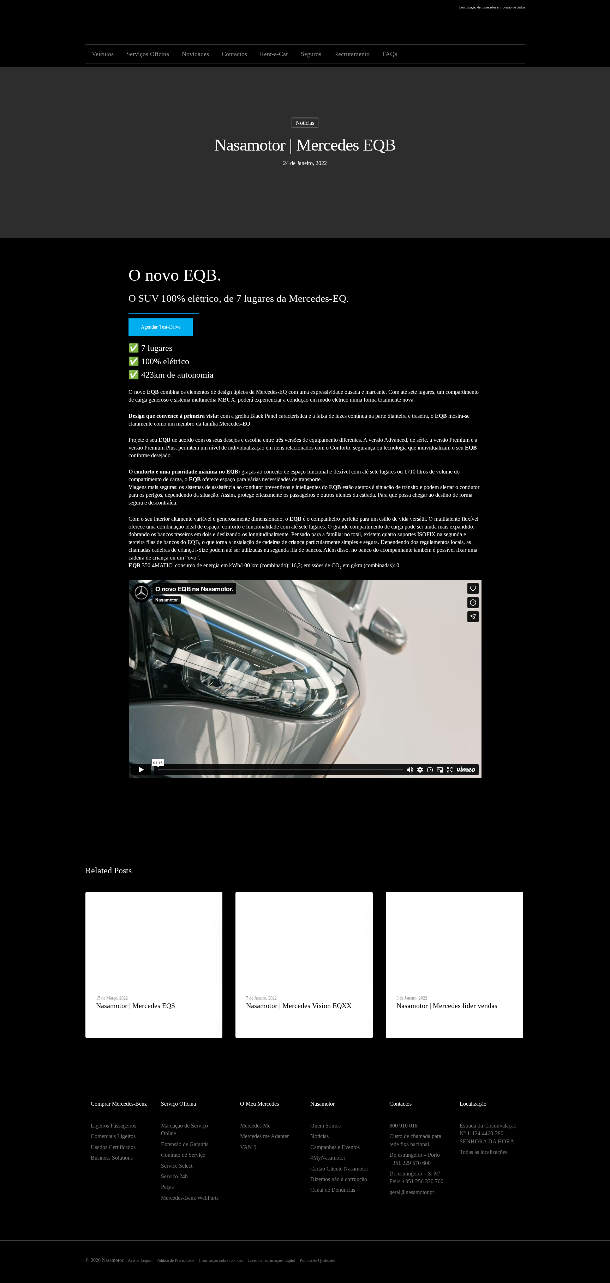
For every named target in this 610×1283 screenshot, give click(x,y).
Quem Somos (325, 1126)
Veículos (103, 53)
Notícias (319, 1136)
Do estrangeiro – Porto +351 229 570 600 (414, 1159)
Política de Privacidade (175, 1260)
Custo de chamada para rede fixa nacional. (415, 1140)
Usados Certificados (113, 1147)
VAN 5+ (249, 1147)
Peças (167, 1187)
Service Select (176, 1166)
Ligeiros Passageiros (113, 1126)
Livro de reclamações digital (271, 1260)
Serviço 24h (174, 1176)
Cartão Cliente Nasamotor (339, 1169)
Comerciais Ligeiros (113, 1136)
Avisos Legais (139, 1260)
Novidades (195, 53)
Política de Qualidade (317, 1260)
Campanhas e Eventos (335, 1147)
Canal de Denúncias (332, 1190)
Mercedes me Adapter (264, 1136)
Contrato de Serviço (183, 1155)
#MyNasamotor (327, 1158)
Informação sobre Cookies (221, 1260)
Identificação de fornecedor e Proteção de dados (492, 7)
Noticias (305, 123)
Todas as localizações (483, 1152)
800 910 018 (403, 1126)
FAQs (389, 53)
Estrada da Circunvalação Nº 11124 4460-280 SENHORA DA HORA (488, 1133)
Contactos (234, 53)
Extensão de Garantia (185, 1144)
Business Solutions (112, 1158)
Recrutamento (352, 53)
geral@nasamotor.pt (411, 1192)
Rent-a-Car (274, 53)
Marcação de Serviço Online (184, 1129)
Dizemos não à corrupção (338, 1179)
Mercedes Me (255, 1126)
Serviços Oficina (147, 53)
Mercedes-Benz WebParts (190, 1198)
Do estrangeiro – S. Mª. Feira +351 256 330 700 (416, 1177)
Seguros (311, 53)
